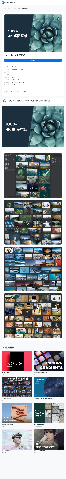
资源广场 (4, 8)
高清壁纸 (24, 91)
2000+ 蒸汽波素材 (6, 451)
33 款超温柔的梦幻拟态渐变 (41, 372)
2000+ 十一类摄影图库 (7, 424)
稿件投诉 (21, 82)
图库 (15, 8)
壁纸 (11, 91)
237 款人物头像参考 (7, 372)
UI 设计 (10, 8)
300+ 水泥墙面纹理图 (39, 424)
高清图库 (17, 91)
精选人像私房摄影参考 (39, 451)
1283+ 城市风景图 (6, 398)
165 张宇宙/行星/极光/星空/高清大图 (43, 398)
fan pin (14, 67)
